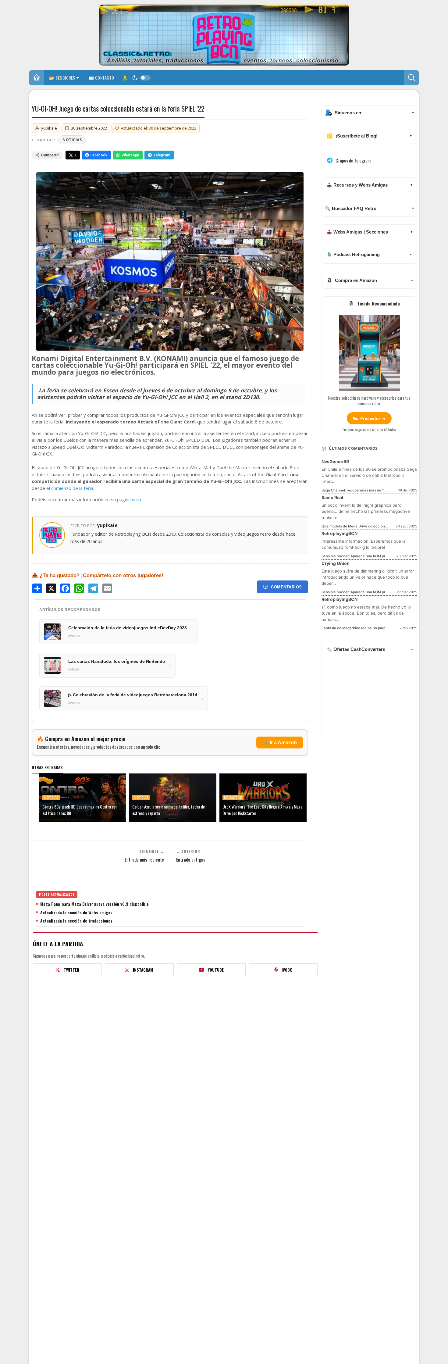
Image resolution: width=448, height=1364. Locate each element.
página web (129, 499)
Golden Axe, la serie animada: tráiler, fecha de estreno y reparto (168, 809)
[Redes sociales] (125, 77)
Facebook (99, 155)
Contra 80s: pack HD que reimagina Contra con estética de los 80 (79, 809)
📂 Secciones (62, 77)
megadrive (233, 797)
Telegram (161, 155)
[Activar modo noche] (141, 77)
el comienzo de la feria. (70, 488)
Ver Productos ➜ (369, 418)
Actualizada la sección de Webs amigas (76, 912)
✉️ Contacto (101, 77)
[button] (411, 77)
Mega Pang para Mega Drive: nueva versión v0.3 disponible (94, 904)
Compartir (50, 155)
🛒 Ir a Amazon (279, 742)
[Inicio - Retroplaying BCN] (36, 78)
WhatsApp (130, 155)
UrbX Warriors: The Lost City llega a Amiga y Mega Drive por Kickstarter (262, 809)
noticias (72, 139)
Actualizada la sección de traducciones (76, 921)
